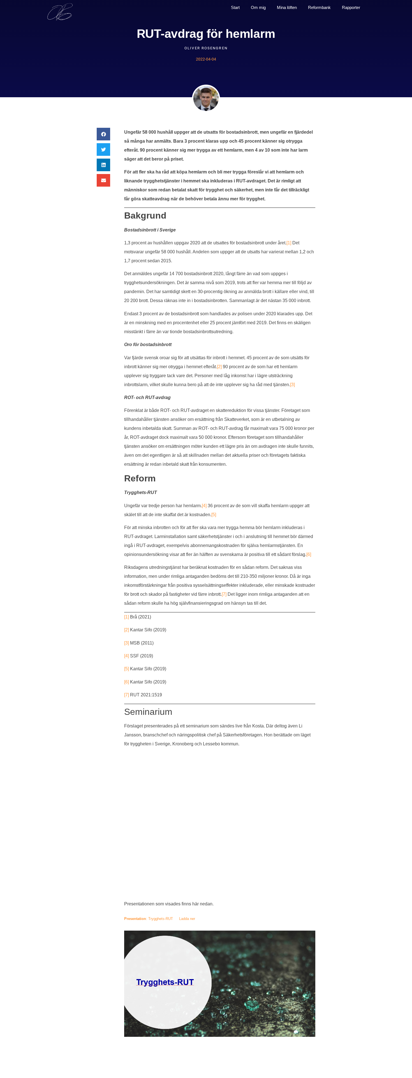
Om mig (258, 7)
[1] (288, 242)
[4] (204, 505)
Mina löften (287, 7)
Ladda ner (187, 919)
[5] (213, 514)
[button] (103, 134)
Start (235, 7)
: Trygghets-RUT (148, 919)
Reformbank (319, 7)
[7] (224, 594)
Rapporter (351, 7)
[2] (219, 366)
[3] (292, 384)
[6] (308, 554)
